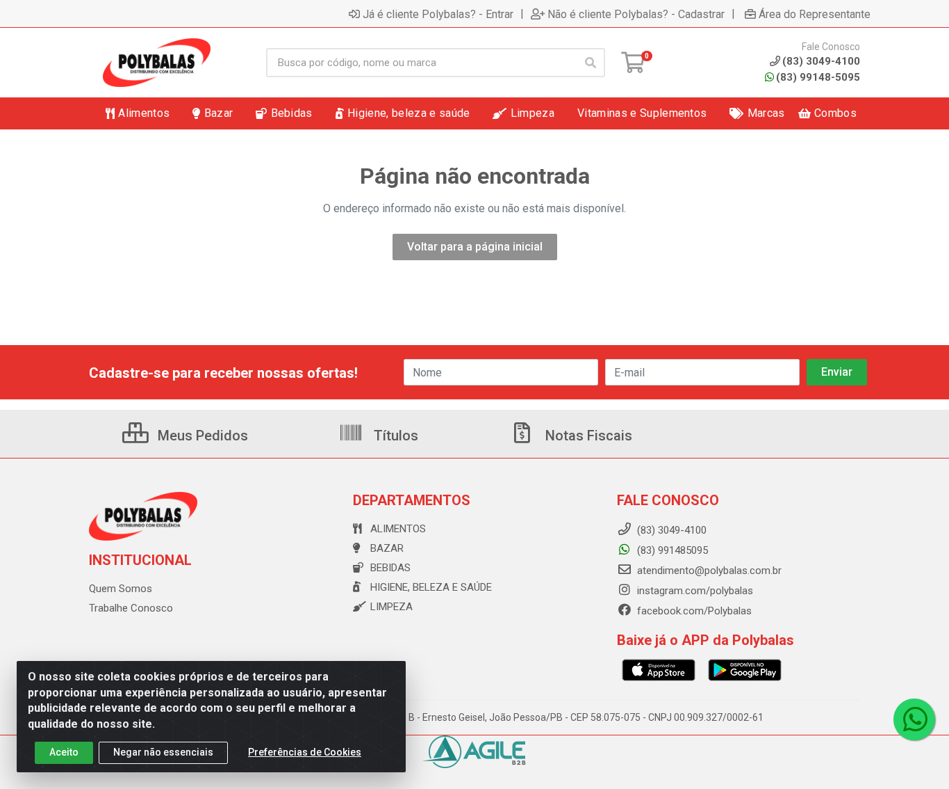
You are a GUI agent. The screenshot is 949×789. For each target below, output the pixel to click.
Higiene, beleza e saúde (431, 587)
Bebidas (390, 567)
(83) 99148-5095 (818, 77)
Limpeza (391, 606)
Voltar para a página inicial (475, 246)
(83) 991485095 (671, 550)
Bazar (387, 548)
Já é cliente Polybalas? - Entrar (438, 13)
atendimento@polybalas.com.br (708, 570)
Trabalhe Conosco (131, 608)
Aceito (64, 752)
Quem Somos (120, 588)
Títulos (394, 435)
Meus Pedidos (201, 435)
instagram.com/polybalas (693, 590)
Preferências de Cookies (304, 752)
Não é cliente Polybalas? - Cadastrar (636, 13)
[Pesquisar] (590, 62)
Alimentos (398, 529)
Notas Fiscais (587, 435)
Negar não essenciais (163, 752)
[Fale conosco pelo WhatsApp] (914, 719)
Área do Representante (814, 13)
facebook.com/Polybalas (693, 611)
